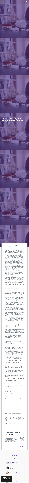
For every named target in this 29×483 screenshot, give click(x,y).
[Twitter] (12, 455)
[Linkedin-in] (16, 455)
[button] (26, 2)
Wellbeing (7, 127)
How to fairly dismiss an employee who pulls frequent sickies (16, 481)
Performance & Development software (14, 435)
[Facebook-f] (14, 455)
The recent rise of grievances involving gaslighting (16, 472)
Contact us (6, 442)
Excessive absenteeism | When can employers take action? (16, 476)
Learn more (6, 480)
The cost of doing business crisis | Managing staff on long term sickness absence (16, 462)
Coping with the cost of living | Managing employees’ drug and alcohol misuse (16, 467)
